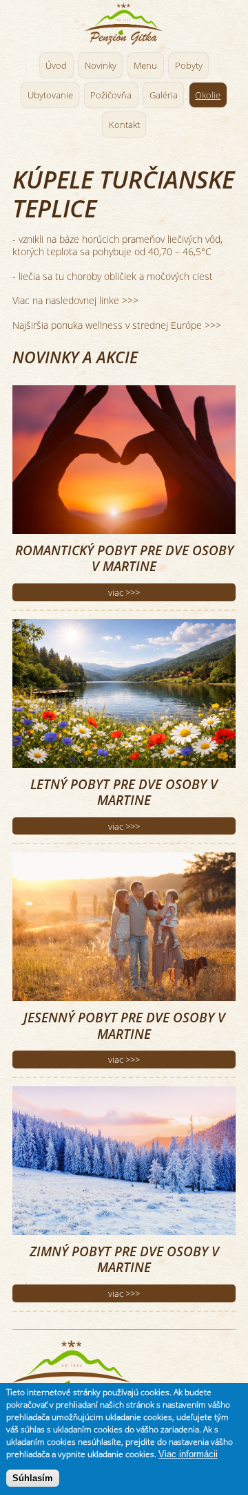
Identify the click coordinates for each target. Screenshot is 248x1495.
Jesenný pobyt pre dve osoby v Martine (124, 1025)
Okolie (207, 95)
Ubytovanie (50, 95)
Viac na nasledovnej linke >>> (75, 300)
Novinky (100, 65)
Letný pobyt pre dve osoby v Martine (124, 792)
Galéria (163, 95)
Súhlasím (32, 1478)
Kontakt (124, 124)
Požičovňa (111, 95)
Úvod (56, 65)
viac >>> (124, 592)
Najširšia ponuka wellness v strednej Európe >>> (116, 325)
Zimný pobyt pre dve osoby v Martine (124, 1259)
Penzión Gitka (124, 24)
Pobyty (189, 65)
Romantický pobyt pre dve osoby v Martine (124, 558)
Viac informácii (188, 1454)
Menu (145, 65)
